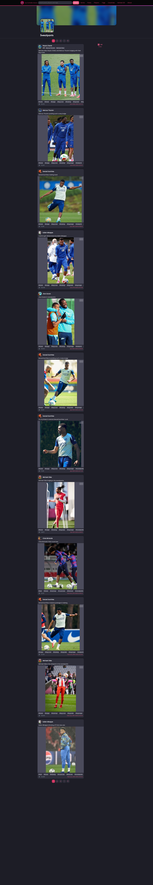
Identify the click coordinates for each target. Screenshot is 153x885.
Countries (111, 3)
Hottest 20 (121, 3)
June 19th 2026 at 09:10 (76, 165)
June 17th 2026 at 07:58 (76, 287)
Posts (89, 3)
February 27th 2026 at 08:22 (75, 593)
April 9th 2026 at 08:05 (76, 532)
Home (82, 3)
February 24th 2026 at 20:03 (75, 715)
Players (96, 3)
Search (76, 3)
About (130, 3)
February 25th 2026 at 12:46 (75, 654)
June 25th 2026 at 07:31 (76, 104)
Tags (103, 3)
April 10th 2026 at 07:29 (76, 410)
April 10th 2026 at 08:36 (76, 348)
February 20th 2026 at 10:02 (75, 776)
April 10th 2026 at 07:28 (76, 471)
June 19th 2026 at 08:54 (76, 226)
